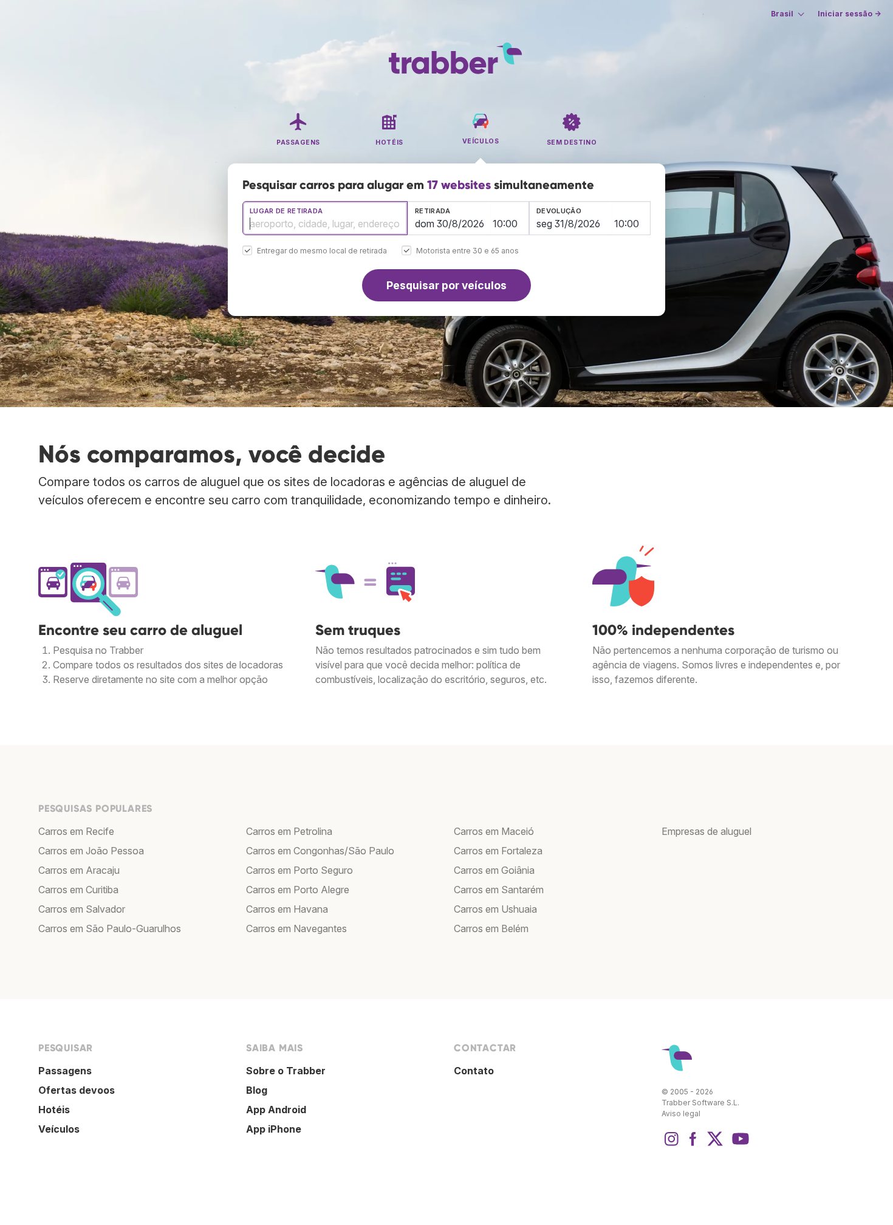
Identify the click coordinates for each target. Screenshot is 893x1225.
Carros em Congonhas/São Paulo (320, 851)
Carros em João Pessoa (91, 851)
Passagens (65, 1071)
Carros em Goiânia (494, 870)
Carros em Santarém (499, 890)
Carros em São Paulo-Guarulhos (109, 928)
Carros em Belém (491, 928)
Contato (474, 1071)
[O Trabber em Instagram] (671, 1145)
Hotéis (54, 1109)
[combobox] (325, 218)
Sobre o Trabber (286, 1071)
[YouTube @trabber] (738, 1145)
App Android (276, 1109)
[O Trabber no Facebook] (693, 1145)
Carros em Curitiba (78, 890)
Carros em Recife (76, 831)
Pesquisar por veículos (446, 285)
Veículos (59, 1129)
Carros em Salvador (81, 909)
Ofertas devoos (76, 1090)
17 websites (459, 184)
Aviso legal (681, 1113)
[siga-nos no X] (715, 1145)
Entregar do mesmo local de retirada (322, 251)
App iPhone (273, 1129)
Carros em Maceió (494, 831)
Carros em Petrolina (289, 831)
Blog (256, 1090)
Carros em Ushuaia (495, 909)
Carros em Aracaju (79, 870)
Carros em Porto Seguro (299, 870)
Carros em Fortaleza (498, 851)
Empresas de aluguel (706, 831)
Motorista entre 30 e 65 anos (467, 251)
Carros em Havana (287, 909)
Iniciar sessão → (849, 13)
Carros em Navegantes (296, 928)
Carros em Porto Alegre (297, 890)
